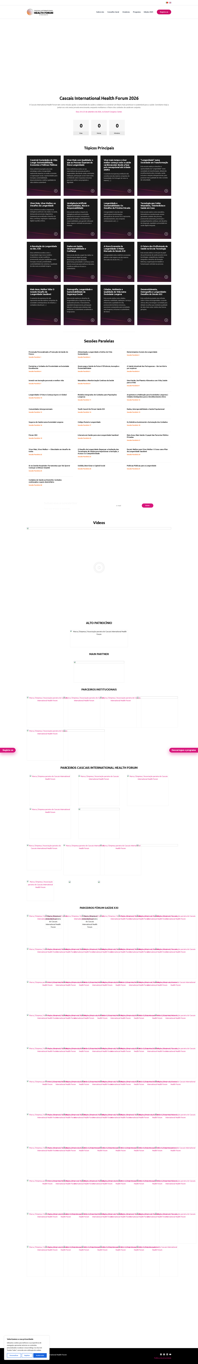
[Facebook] (161, 1354)
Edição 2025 (148, 12)
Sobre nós (100, 12)
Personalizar (14, 1355)
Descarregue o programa (184, 750)
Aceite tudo (40, 1355)
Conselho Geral (113, 12)
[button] (164, 12)
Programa (137, 12)
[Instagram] (164, 1354)
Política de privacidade (162, 1358)
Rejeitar (27, 1355)
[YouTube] (170, 1354)
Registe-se (8, 750)
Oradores (126, 12)
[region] (27, 1348)
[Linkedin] (167, 1354)
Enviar (147, 505)
